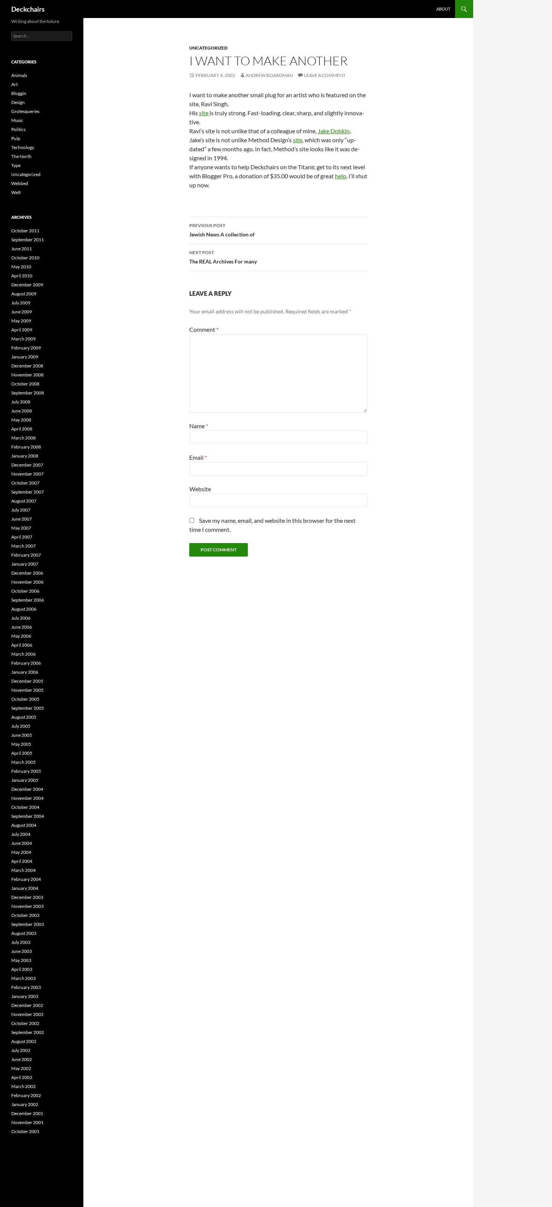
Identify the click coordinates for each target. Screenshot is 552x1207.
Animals (19, 75)
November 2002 (27, 1014)
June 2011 (21, 248)
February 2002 (26, 1095)
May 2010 (21, 266)
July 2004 (20, 834)
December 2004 (27, 789)
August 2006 (23, 609)
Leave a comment (324, 75)
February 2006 (26, 663)
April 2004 (21, 861)
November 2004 (27, 798)
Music (17, 120)
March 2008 (23, 438)
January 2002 (24, 1104)
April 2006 (21, 645)
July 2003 (20, 942)
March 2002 (23, 1086)
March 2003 (23, 978)
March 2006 (23, 654)
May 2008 (21, 420)
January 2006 (24, 672)
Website (200, 488)
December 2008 (27, 366)
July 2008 (20, 402)
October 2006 (25, 591)
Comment (204, 329)
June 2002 (21, 1059)
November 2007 (27, 474)
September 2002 (27, 1032)
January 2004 (24, 888)
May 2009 (21, 321)
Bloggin (18, 93)
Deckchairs (28, 9)
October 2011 (25, 230)
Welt (16, 192)
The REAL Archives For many (223, 257)
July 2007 (20, 510)
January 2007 (24, 564)
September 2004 (27, 816)
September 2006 (27, 600)
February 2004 (26, 879)
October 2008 (25, 384)
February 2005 (26, 771)
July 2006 (20, 618)
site (204, 112)
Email (198, 457)
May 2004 (21, 852)
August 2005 (23, 717)
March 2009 (23, 339)
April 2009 (21, 330)
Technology (22, 147)
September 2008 (27, 393)
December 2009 (27, 284)
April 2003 (21, 969)
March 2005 (23, 762)
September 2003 (27, 924)
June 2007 (21, 519)
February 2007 (26, 555)
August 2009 (23, 293)
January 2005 (24, 780)
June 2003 (21, 951)
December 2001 (27, 1113)
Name (198, 425)
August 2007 (23, 501)
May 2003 (21, 960)
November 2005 (27, 690)
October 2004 (25, 807)
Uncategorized (208, 48)
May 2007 (21, 528)
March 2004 (23, 870)
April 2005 (21, 753)
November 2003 (27, 906)
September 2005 (27, 708)
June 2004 (21, 843)
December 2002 (27, 1005)
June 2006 (21, 627)
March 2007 (23, 546)
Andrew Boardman (269, 75)
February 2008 (26, 447)
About (443, 8)
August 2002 (23, 1041)
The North (21, 156)
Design (18, 102)
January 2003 (24, 996)
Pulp (15, 138)
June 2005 (21, 735)
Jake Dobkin (334, 130)
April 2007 (21, 537)
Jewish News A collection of (222, 230)
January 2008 (24, 456)
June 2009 (21, 312)
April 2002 (21, 1077)
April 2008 (21, 429)
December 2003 (27, 897)
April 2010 (21, 275)
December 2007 (27, 465)
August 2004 (23, 825)
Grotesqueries (25, 111)
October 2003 (25, 915)
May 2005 (21, 744)
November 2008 (27, 375)
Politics (18, 129)
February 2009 (26, 348)
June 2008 (21, 411)
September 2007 (27, 492)
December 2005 (27, 681)
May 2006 (21, 636)
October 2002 (25, 1023)
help (340, 175)
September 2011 (27, 239)
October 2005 (25, 699)
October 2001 (25, 1131)
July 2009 (20, 303)
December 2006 (27, 573)
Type (16, 165)
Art (14, 84)
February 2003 (26, 987)
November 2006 (27, 582)
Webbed (19, 183)
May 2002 (21, 1068)
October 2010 (25, 257)
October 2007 (25, 483)
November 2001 (27, 1122)
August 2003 (23, 933)
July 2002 (20, 1050)
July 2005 (20, 726)
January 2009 (24, 357)
